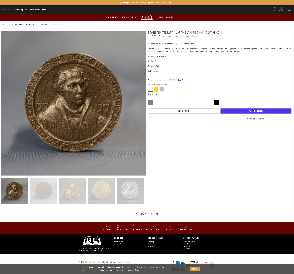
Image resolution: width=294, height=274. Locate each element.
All (9, 25)
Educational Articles (189, 242)
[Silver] (162, 89)
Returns (150, 244)
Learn (160, 17)
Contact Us (151, 246)
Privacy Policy (118, 242)
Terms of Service (119, 244)
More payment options (256, 118)
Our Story (112, 17)
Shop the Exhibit (128, 17)
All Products (186, 248)
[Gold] (156, 89)
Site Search (186, 246)
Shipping (151, 242)
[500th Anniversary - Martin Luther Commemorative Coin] (73, 103)
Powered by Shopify (123, 262)
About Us (185, 244)
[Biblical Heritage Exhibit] (147, 17)
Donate (169, 17)
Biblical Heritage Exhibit (93, 262)
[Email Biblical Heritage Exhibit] (4, 10)
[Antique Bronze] (150, 89)
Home (3, 25)
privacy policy (134, 267)
